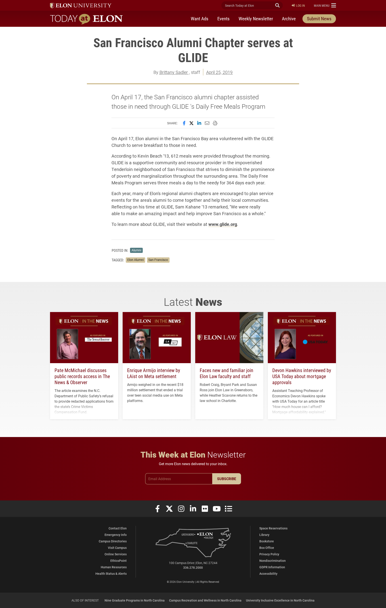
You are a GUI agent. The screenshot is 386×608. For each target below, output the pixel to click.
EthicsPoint (118, 560)
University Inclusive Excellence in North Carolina (280, 600)
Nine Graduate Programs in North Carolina (135, 600)
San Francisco (158, 260)
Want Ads (199, 18)
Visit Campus (117, 548)
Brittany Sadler (174, 72)
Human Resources (114, 567)
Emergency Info (116, 535)
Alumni (136, 250)
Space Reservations (273, 528)
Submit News (319, 18)
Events (223, 18)
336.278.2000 (193, 567)
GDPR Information (272, 567)
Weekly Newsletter (256, 18)
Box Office (266, 548)
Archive (289, 18)
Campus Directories (113, 541)
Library (264, 535)
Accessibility (268, 573)
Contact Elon (118, 528)
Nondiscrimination (272, 560)
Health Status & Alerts (111, 573)
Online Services (116, 554)
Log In (300, 5)
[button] (325, 5)
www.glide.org (222, 224)
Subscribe (226, 478)
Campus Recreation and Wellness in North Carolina (205, 600)
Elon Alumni (135, 260)
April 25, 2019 (219, 72)
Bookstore (266, 541)
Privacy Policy (269, 554)
